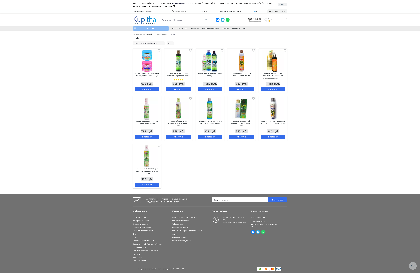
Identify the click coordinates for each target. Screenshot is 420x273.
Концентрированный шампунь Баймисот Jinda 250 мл (241, 123)
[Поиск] (206, 20)
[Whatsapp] (228, 20)
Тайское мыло (177, 224)
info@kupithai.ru (258, 221)
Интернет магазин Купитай (142, 34)
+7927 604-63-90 (254, 19)
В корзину (147, 89)
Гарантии (195, 28)
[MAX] (218, 20)
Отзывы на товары (140, 224)
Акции (174, 234)
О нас (135, 237)
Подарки (225, 28)
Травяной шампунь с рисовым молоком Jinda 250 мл (178, 123)
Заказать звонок (255, 21)
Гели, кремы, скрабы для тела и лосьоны (188, 231)
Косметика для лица (180, 227)
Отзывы (204, 11)
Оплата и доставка (180, 28)
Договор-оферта (139, 247)
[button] (179, 11)
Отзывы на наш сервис (142, 227)
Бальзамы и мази (179, 237)
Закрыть (282, 4)
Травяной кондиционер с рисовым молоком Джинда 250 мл (147, 171)
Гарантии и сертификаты (143, 231)
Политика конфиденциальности (145, 251)
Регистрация (273, 11)
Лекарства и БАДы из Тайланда (184, 217)
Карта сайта (137, 257)
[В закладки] (159, 51)
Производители (139, 260)
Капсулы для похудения (181, 240)
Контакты (136, 254)
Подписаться (277, 200)
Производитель (161, 34)
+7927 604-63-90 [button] (258, 217)
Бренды (235, 28)
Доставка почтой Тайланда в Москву (147, 244)
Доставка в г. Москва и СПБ (143, 240)
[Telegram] (223, 20)
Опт (244, 28)
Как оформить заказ (210, 28)
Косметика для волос (180, 220)
